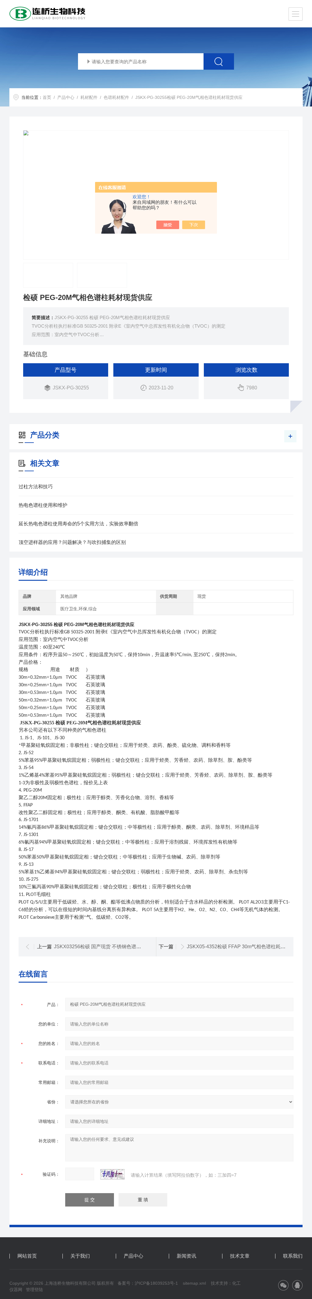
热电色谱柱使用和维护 (43, 505)
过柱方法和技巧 (36, 486)
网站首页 (27, 1256)
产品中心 (65, 97)
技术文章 (240, 1256)
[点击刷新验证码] (112, 1174)
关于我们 (80, 1256)
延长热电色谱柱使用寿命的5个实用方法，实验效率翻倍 (78, 523)
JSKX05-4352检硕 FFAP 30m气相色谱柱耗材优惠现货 (246, 946)
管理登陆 (34, 1289)
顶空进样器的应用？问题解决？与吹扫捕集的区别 (72, 542)
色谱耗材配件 (116, 97)
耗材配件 (89, 97)
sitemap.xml (194, 1283)
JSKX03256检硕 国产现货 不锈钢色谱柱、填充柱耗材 (112, 946)
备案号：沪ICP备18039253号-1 (148, 1283)
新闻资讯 (186, 1256)
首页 (47, 97)
